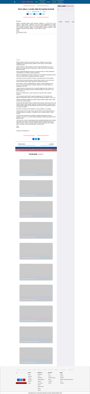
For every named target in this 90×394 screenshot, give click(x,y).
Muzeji (49, 379)
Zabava (48, 1)
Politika (29, 381)
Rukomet (62, 377)
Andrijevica (40, 374)
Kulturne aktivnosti (51, 377)
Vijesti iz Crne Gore (27, 1)
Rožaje (39, 388)
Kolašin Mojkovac (41, 379)
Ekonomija (30, 379)
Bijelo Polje (40, 377)
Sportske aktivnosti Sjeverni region (66, 379)
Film (49, 374)
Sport (36, 1)
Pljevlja (39, 384)
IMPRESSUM (21, 383)
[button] (69, 2)
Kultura (42, 1)
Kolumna (60, 1)
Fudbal (61, 374)
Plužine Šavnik (40, 386)
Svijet (29, 383)
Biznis (29, 374)
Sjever (54, 1)
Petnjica (39, 381)
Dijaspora (30, 376)
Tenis (61, 381)
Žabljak (39, 390)
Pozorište (50, 381)
